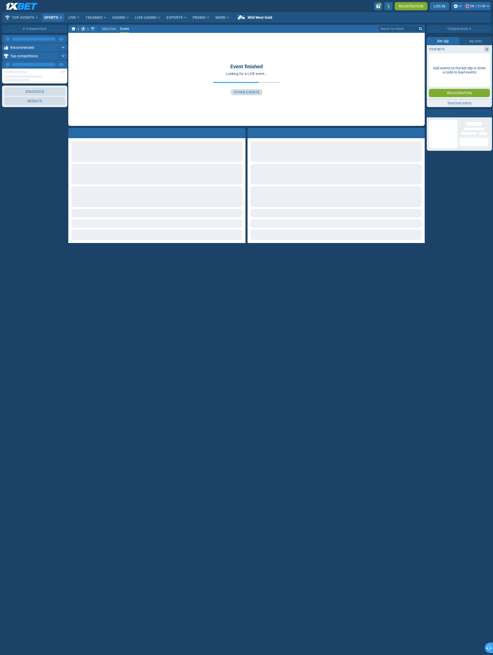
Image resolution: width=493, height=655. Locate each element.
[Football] (83, 29)
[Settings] (457, 6)
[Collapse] (63, 125)
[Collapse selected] (57, 109)
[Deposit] (388, 6)
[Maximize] (63, 39)
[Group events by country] (63, 109)
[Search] (421, 29)
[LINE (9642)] (73, 29)
